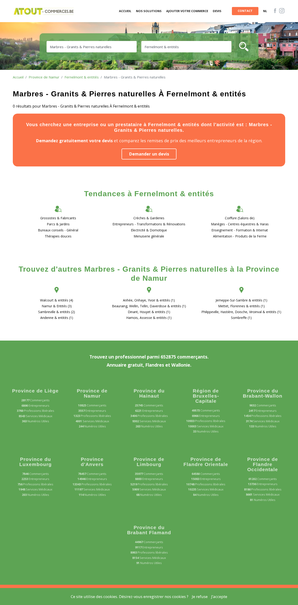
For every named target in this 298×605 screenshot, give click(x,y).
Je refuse (200, 596)
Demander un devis (149, 154)
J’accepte (219, 596)
